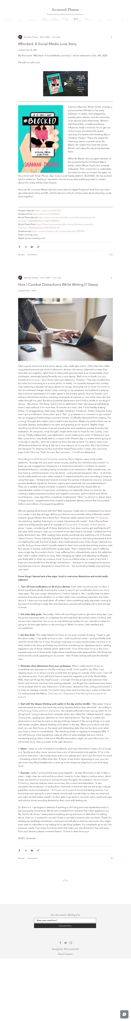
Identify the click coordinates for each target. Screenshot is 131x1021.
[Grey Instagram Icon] (71, 943)
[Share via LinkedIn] (32, 247)
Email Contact (65, 954)
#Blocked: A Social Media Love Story (47, 44)
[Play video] (65, 83)
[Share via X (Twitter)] (25, 247)
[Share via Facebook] (19, 247)
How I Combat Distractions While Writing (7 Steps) (58, 284)
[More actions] (111, 37)
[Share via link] (38, 247)
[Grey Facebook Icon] (60, 943)
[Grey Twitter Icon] (65, 943)
